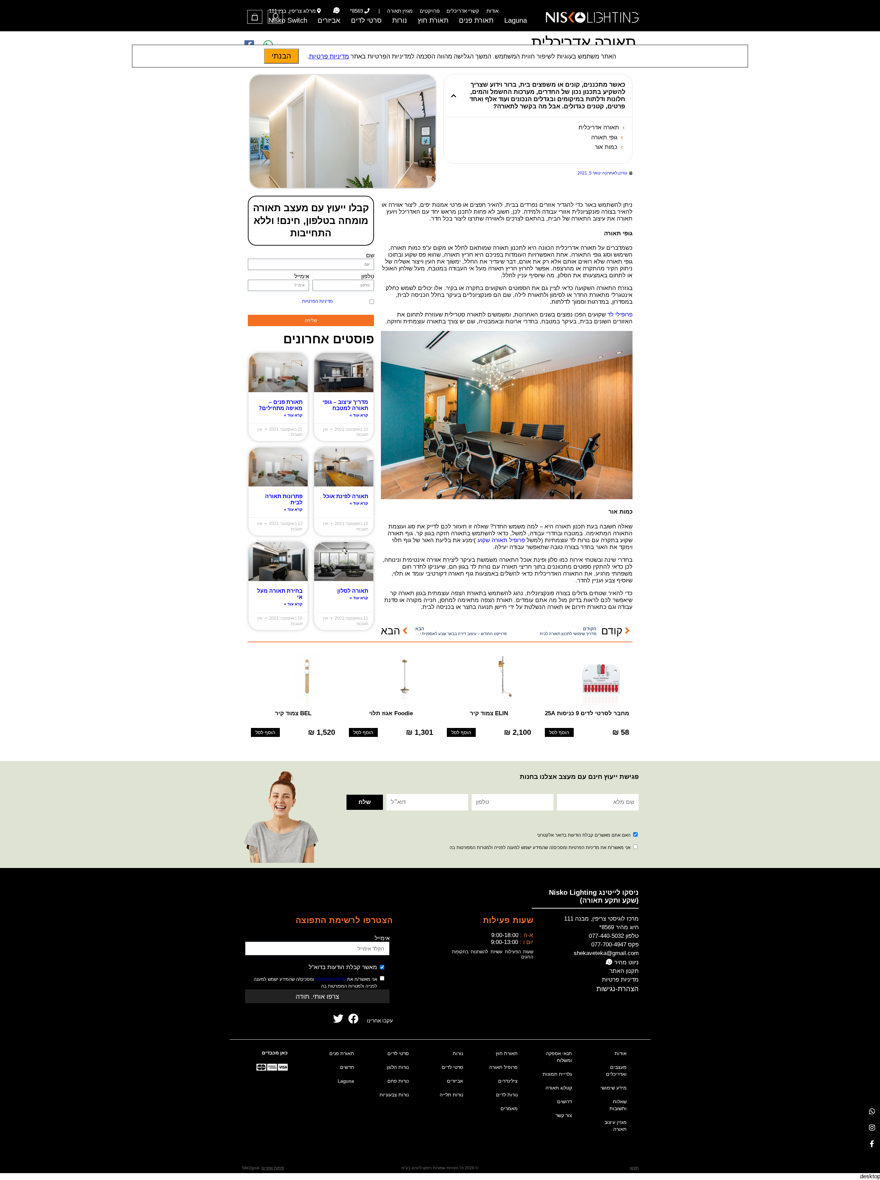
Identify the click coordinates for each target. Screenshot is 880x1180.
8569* (356, 11)
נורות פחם (398, 1081)
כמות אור (606, 147)
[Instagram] (872, 1127)
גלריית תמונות (557, 1074)
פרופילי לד (619, 314)
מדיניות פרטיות (620, 979)
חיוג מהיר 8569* (619, 927)
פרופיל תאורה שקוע (501, 540)
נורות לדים (507, 1094)
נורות (399, 20)
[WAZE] (336, 10)
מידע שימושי (614, 1088)
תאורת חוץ (433, 20)
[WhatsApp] (872, 1111)
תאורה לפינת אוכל (345, 496)
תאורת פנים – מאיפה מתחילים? (280, 405)
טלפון (367, 276)
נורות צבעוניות (394, 1094)
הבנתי (281, 56)
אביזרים (329, 20)
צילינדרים (508, 1081)
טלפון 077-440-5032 (614, 936)
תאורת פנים (476, 20)
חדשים (347, 1067)
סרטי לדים (366, 20)
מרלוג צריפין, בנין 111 (292, 11)
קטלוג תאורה (559, 1088)
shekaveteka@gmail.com (606, 953)
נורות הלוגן (398, 1067)
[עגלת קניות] (254, 17)
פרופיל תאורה (503, 1067)
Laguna (515, 20)
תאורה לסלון (352, 591)
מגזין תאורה (399, 11)
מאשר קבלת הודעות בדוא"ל (343, 967)
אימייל (301, 276)
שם (370, 255)
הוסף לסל (559, 732)
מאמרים (509, 1108)
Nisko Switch (287, 20)
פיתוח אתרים (273, 1168)
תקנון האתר (624, 971)
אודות (492, 11)
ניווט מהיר (626, 962)
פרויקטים (430, 11)
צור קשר (564, 1115)
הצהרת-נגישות (617, 989)
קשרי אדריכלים (463, 11)
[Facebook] (872, 1144)
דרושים (564, 1101)
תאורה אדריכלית (599, 127)
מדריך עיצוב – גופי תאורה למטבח (345, 405)
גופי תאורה (604, 137)
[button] (453, 96)
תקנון (634, 1168)
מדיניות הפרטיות (317, 301)
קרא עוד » (359, 415)
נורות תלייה (451, 1094)
